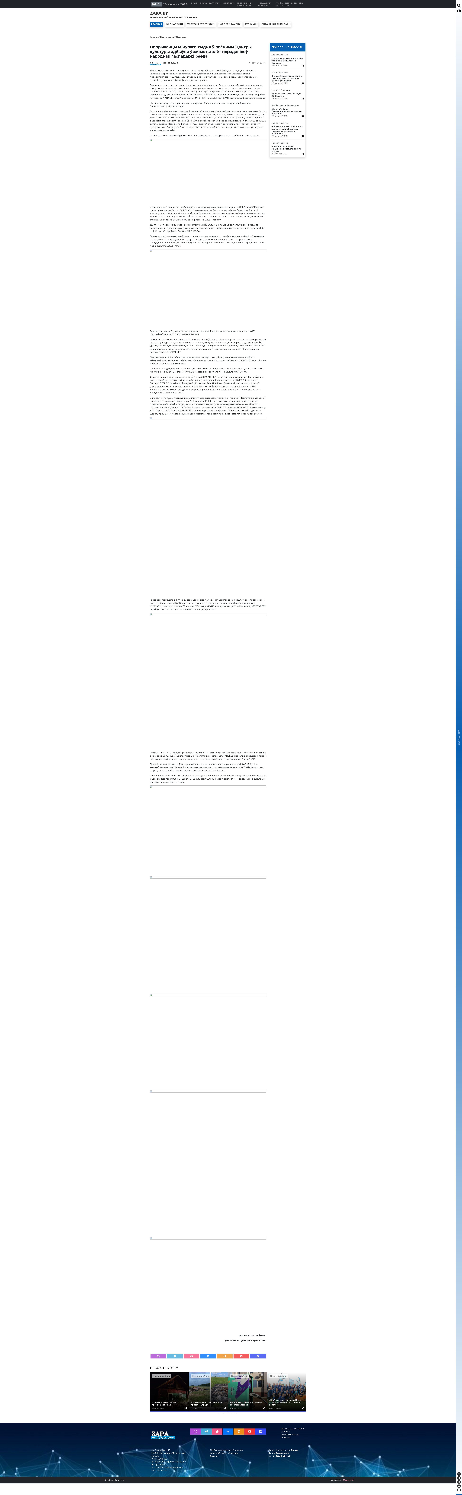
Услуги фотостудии (200, 24)
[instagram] (459, 1474)
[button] (195, 1431)
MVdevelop (348, 1480)
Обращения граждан (264, 4)
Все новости (174, 24)
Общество (180, 37)
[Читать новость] (303, 65)
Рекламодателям (210, 3)
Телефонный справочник (244, 4)
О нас (194, 3)
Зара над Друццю (170, 63)
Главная (156, 24)
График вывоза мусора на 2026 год (289, 4)
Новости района (230, 24)
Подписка (229, 3)
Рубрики (250, 24)
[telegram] (459, 1478)
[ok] (459, 1490)
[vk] (459, 1486)
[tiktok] (459, 1482)
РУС (157, 4)
